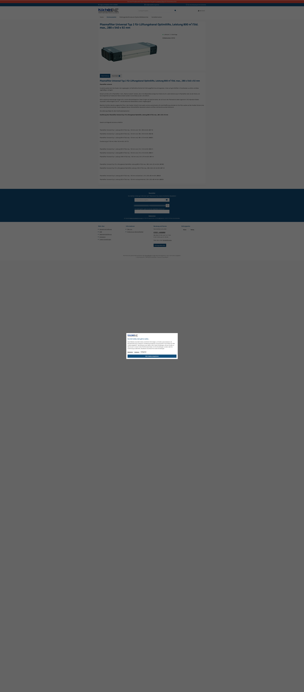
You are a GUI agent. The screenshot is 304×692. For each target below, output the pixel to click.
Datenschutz (130, 352)
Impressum (136, 352)
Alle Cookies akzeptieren (152, 356)
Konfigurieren (143, 352)
